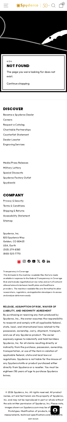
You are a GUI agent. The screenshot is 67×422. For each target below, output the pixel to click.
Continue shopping (18, 83)
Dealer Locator (11, 139)
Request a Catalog (13, 124)
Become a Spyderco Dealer (18, 114)
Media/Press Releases (15, 162)
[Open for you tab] (55, 410)
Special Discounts (13, 172)
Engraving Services (14, 144)
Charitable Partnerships (17, 129)
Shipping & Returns (14, 210)
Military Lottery (12, 167)
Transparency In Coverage (16, 271)
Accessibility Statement (16, 215)
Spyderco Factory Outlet (17, 177)
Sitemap (8, 220)
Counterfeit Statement (16, 134)
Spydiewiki (9, 182)
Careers (7, 119)
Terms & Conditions (14, 205)
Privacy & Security (13, 200)
